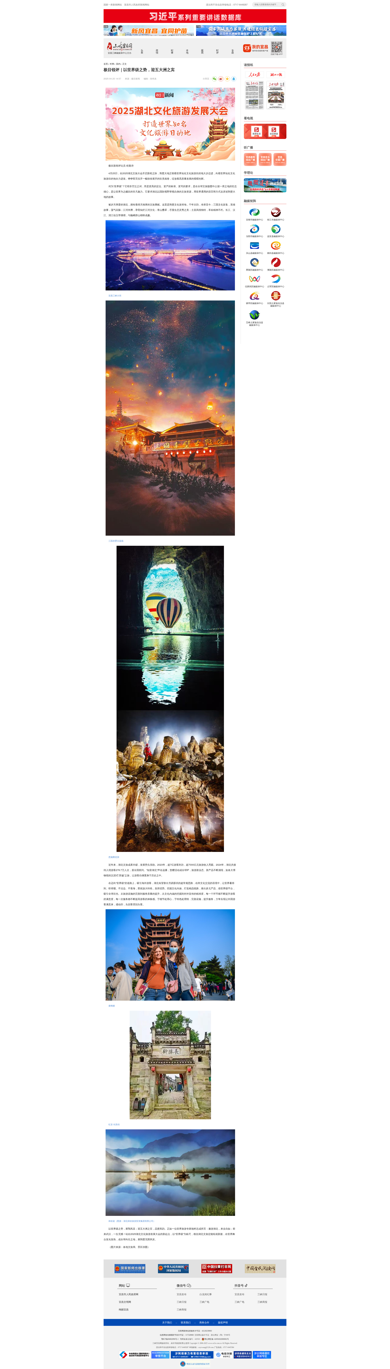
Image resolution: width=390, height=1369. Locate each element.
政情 (157, 49)
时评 (217, 49)
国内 (118, 63)
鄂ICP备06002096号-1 (170, 1339)
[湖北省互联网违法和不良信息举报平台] (160, 1355)
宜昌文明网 (125, 1302)
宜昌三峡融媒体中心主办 (119, 52)
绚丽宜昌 (124, 1309)
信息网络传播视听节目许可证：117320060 (177, 1335)
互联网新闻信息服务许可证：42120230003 (195, 1331)
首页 (106, 63)
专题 (233, 49)
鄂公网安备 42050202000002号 (216, 1339)
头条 (142, 49)
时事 (172, 49)
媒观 (202, 49)
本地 (187, 49)
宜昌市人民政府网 (128, 1294)
